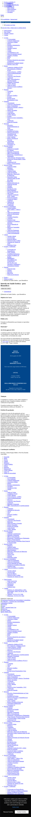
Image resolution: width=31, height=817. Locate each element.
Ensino (6, 491)
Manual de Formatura (13, 548)
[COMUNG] (15, 603)
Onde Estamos (8, 30)
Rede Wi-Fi (10, 553)
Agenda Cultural (11, 570)
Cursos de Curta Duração (14, 501)
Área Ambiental (11, 479)
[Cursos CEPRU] (5, 610)
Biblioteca (6, 463)
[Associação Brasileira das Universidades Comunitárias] (15, 600)
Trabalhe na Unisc (12, 488)
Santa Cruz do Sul (12, 581)
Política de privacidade (10, 473)
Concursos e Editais (12, 482)
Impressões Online (12, 557)
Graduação (10, 502)
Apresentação (7, 291)
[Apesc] (3, 606)
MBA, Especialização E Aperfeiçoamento (18, 505)
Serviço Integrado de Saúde (14, 563)
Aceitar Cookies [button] (21, 812)
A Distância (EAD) (12, 493)
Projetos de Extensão (12, 526)
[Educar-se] (4, 609)
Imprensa (6, 467)
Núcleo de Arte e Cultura (13, 575)
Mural (5, 458)
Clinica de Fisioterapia (13, 560)
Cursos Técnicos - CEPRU (14, 496)
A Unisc (6, 476)
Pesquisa (6, 507)
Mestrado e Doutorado (13, 504)
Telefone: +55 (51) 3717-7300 (15, 594)
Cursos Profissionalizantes (14, 498)
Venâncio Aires (11, 587)
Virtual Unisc (10, 554)
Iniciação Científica (12, 514)
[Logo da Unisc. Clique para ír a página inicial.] (13, 27)
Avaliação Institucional (13, 480)
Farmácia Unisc (11, 566)
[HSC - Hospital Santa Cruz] (8, 607)
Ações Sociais (11, 528)
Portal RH (6, 457)
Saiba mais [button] (15, 807)
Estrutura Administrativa (13, 485)
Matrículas (10, 522)
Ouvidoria (10, 486)
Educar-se (9, 499)
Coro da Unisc (11, 572)
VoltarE (6, 461)
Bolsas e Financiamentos (13, 539)
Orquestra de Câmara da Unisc (15, 576)
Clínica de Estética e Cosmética (15, 568)
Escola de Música (11, 573)
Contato (6, 35)
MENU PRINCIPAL (6, 612)
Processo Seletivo (8, 531)
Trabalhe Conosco (8, 33)
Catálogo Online (11, 547)
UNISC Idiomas (8, 470)
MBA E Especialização (13, 536)
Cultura (6, 569)
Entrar (2, 15)
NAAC (6, 460)
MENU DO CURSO (5, 288)
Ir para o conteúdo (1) (9, 2)
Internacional (13, 19)
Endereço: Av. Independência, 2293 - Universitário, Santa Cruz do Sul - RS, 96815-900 (17, 591)
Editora (6, 466)
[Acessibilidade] (5, 19)
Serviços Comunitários (10, 559)
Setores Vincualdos (12, 525)
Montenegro (10, 584)
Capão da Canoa (11, 582)
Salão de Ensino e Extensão (14, 523)
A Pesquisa (10, 508)
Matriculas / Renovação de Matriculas (17, 551)
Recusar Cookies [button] (8, 812)
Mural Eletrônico (11, 550)
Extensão (6, 517)
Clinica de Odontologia (13, 562)
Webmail (9, 556)
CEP (8, 513)
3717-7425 (5, 341)
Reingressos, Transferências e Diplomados (18, 538)
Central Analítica (8, 464)
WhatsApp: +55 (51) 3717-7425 (15, 595)
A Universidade (11, 477)
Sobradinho (10, 585)
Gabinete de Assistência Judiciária (16, 565)
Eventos (9, 516)
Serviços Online (8, 544)
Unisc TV (6, 471)
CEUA (9, 511)
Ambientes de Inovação (13, 510)
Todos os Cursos (11, 492)
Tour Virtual (7, 32)
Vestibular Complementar (14, 533)
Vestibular (9, 532)
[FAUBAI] (4, 604)
